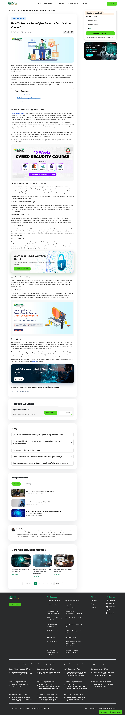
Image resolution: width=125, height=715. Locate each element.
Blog (19, 10)
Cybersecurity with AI (72, 600)
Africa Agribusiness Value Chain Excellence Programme (73, 644)
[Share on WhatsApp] (68, 32)
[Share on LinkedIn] (72, 32)
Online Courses (48, 4)
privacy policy (109, 37)
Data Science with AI (53, 600)
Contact (93, 607)
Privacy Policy (101, 708)
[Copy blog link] (65, 32)
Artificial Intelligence (53, 605)
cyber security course (18, 113)
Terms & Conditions (89, 708)
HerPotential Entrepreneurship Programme (52, 652)
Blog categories (71, 4)
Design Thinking (52, 641)
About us (61, 4)
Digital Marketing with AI (73, 618)
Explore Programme (22, 269)
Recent (16, 484)
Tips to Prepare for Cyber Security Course (28, 98)
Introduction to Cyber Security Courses (28, 95)
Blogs (92, 604)
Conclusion (20, 101)
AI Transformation (71, 637)
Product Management (54, 631)
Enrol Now (18, 379)
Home (39, 4)
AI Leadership (51, 637)
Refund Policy (111, 708)
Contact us (84, 4)
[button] (42, 434)
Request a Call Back (100, 33)
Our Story (94, 600)
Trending (28, 484)
